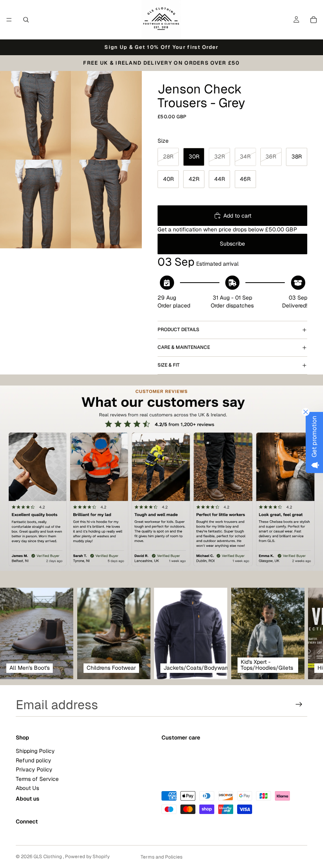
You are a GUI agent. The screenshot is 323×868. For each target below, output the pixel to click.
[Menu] (9, 20)
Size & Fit (169, 365)
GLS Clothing (48, 856)
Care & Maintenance (184, 347)
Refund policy (33, 760)
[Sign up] (299, 704)
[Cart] (313, 19)
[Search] (26, 19)
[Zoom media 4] (106, 204)
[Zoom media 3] (35, 204)
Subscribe (232, 243)
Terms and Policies (161, 857)
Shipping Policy (35, 750)
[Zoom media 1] (35, 115)
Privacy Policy (34, 769)
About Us (27, 788)
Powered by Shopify (87, 856)
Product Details (178, 329)
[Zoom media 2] (106, 115)
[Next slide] (298, 633)
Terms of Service (37, 778)
